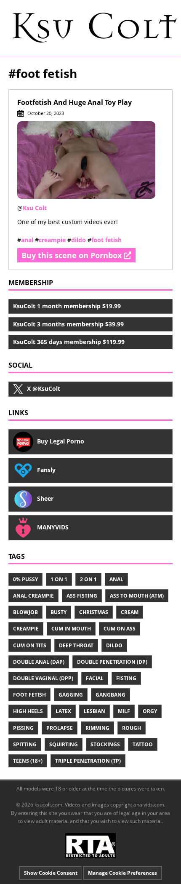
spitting (25, 744)
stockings (105, 744)
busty (59, 612)
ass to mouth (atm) (137, 595)
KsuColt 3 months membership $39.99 (68, 324)
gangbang (110, 694)
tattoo (143, 744)
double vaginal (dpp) (43, 678)
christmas (93, 612)
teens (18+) (28, 760)
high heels (28, 711)
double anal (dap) (38, 661)
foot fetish (106, 240)
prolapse (59, 728)
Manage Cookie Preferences (122, 872)
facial (95, 678)
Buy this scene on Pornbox (72, 255)
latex (63, 711)
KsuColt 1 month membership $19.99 (67, 306)
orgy (150, 711)
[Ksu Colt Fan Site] (90, 27)
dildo (78, 240)
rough (131, 728)
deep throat (76, 645)
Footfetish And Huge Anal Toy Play (74, 102)
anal (27, 240)
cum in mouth (71, 628)
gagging (71, 694)
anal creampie (33, 595)
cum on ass (120, 628)
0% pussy (25, 579)
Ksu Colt (35, 208)
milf (124, 711)
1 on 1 (59, 579)
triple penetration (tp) (88, 760)
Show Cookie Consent (50, 872)
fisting (126, 678)
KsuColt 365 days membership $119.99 (69, 342)
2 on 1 (88, 579)
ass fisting (82, 595)
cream (129, 612)
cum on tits (29, 645)
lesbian (94, 711)
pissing (23, 728)
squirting (63, 744)
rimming (97, 728)
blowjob (25, 612)
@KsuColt (43, 389)
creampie (52, 240)
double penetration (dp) (112, 661)
